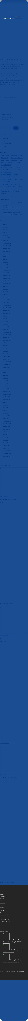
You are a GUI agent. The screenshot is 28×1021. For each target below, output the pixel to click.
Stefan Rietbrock (11, 16)
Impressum (2, 894)
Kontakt (2, 898)
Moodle (2, 900)
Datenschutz (3, 896)
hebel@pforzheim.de (5, 922)
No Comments (17, 18)
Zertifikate (3, 193)
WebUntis (2, 903)
